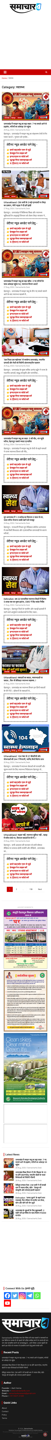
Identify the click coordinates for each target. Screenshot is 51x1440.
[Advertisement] (25, 41)
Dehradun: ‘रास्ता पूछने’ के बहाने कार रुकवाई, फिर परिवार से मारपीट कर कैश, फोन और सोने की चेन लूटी (30, 1200)
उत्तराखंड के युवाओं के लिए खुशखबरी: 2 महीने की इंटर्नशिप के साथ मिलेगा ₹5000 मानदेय (30, 1213)
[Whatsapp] (37, 1295)
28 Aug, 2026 (9, 130)
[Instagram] (22, 1295)
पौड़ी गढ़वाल (14, 829)
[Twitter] (14, 1295)
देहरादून (13, 118)
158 (30, 889)
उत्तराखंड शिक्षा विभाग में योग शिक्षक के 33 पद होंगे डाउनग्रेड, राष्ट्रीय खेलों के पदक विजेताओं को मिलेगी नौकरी (30, 1175)
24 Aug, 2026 (9, 523)
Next (40, 889)
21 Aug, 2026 (9, 605)
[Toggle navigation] (5, 72)
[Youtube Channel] (7, 1303)
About (4, 1408)
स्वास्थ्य (20, 118)
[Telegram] (29, 1295)
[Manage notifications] (45, 1435)
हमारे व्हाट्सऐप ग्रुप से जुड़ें (20, 149)
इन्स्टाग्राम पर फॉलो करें (19, 156)
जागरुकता (14, 354)
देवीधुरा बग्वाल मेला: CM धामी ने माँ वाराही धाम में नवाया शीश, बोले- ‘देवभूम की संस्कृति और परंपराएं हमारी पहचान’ (30, 1187)
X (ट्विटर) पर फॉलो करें (19, 163)
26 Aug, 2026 (9, 366)
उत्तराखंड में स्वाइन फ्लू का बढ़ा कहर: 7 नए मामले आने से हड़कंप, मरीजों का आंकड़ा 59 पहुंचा (31, 1162)
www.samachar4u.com (20, 1391)
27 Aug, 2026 (9, 209)
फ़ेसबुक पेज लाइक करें (18, 153)
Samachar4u (28, 1429)
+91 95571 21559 (17, 1396)
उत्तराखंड (6, 118)
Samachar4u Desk (22, 130)
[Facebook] (7, 1295)
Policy (4, 1415)
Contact (5, 1411)
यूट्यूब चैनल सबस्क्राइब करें (21, 160)
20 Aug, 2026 (9, 762)
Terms (4, 1418)
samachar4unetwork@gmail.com (22, 1393)
